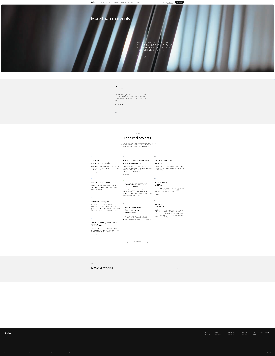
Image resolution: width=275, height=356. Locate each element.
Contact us (137, 309)
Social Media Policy (35, 352)
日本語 (266, 332)
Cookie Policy (27, 352)
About (138, 2)
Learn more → (94, 172)
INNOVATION (207, 336)
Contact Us (179, 2)
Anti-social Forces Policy (44, 352)
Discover (123, 2)
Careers (170, 2)
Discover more (121, 104)
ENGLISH (262, 332)
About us (141, 56)
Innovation (109, 2)
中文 (270, 332)
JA (163, 2)
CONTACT (254, 334)
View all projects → (137, 241)
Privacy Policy (20, 352)
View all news (177, 268)
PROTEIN (207, 332)
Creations (116, 2)
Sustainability (131, 2)
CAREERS (254, 332)
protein (102, 2)
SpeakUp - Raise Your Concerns (56, 352)
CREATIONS (207, 334)
